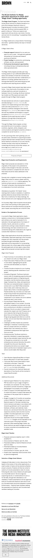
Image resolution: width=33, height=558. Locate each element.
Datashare (11, 114)
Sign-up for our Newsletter (8, 509)
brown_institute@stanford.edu (11, 151)
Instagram (11, 503)
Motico (9, 110)
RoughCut (21, 107)
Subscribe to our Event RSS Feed (10, 506)
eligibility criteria (13, 181)
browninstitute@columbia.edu (10, 149)
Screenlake (15, 103)
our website (22, 132)
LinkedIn (18, 503)
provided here (18, 416)
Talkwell (21, 103)
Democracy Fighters (20, 114)
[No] (31, 550)
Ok (5, 554)
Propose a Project (16, 155)
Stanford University (14, 548)
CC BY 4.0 (4, 519)
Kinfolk (20, 120)
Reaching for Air (13, 120)
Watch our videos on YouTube (9, 511)
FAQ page (9, 367)
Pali (26, 107)
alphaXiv (14, 110)
